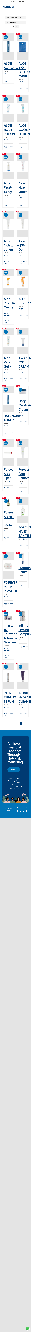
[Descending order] (24, 17)
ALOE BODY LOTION (9, 129)
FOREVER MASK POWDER (10, 587)
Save (4, 34)
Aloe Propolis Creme (9, 303)
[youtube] (20, 1)
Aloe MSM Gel (22, 245)
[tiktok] (17, 1)
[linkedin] (23, 1)
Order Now (6, 80)
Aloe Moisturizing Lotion (12, 245)
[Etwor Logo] (9, 6)
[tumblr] (26, 1)
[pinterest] (14, 1)
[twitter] (8, 1)
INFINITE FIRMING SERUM (10, 697)
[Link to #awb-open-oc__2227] (26, 7)
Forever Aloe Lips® (9, 473)
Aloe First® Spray (8, 187)
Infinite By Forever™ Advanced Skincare (11, 634)
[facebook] (5, 1)
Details (11, 80)
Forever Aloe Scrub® (24, 473)
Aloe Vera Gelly (7, 362)
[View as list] (17, 26)
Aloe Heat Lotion (23, 187)
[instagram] (11, 1)
